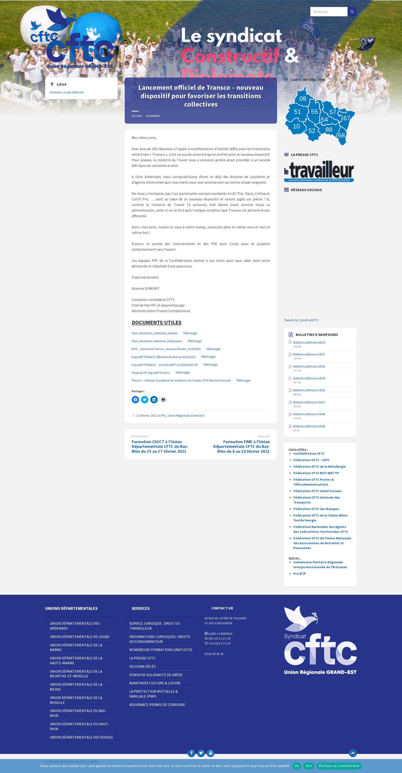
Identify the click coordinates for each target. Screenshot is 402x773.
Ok (297, 766)
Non (309, 766)
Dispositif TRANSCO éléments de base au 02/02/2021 (164, 357)
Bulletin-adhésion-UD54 (309, 378)
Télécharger (190, 333)
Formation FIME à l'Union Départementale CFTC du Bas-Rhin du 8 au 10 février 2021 (241, 446)
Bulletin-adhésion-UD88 (309, 426)
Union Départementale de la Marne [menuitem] (76, 647)
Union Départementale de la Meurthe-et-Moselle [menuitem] (76, 673)
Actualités (153, 116)
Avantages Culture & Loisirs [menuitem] (155, 683)
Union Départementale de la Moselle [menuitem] (76, 700)
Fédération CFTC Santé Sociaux (317, 491)
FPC (163, 415)
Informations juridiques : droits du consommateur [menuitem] (159, 639)
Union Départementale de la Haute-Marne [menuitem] (76, 660)
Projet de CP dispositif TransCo (151, 373)
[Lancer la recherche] (352, 11)
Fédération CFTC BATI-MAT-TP (316, 473)
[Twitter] (201, 753)
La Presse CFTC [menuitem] (142, 658)
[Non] (396, 766)
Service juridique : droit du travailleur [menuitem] (154, 626)
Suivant (264, 436)
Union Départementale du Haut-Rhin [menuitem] (79, 726)
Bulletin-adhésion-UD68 (309, 414)
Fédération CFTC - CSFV (311, 460)
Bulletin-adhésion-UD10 (309, 342)
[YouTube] (210, 753)
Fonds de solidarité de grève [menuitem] (156, 674)
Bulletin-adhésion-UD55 (309, 390)
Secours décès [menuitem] (142, 666)
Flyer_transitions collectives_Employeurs (157, 341)
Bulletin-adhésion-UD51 (309, 354)
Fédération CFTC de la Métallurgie (319, 466)
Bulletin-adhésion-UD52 (309, 366)
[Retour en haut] (353, 753)
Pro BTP (299, 573)
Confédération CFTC (309, 453)
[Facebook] (191, 753)
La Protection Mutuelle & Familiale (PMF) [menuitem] (153, 694)
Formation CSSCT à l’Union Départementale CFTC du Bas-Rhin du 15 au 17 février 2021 (160, 446)
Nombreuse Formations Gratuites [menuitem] (160, 649)
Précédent (140, 436)
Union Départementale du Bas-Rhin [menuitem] (78, 713)
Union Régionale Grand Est (186, 415)
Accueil (137, 116)
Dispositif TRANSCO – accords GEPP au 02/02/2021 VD (165, 365)
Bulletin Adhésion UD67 (309, 402)
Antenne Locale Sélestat (67, 92)
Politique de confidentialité (339, 766)
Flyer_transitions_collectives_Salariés (155, 333)
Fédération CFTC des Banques (316, 509)
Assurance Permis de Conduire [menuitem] (157, 704)
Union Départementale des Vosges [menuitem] (81, 737)
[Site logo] (80, 68)
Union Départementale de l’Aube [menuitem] (80, 636)
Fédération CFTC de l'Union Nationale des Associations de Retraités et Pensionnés (322, 543)
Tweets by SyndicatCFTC (301, 320)
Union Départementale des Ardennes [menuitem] (75, 626)
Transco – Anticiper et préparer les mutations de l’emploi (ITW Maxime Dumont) (181, 380)
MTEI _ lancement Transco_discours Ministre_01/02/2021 (166, 349)
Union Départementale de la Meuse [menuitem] (76, 687)
